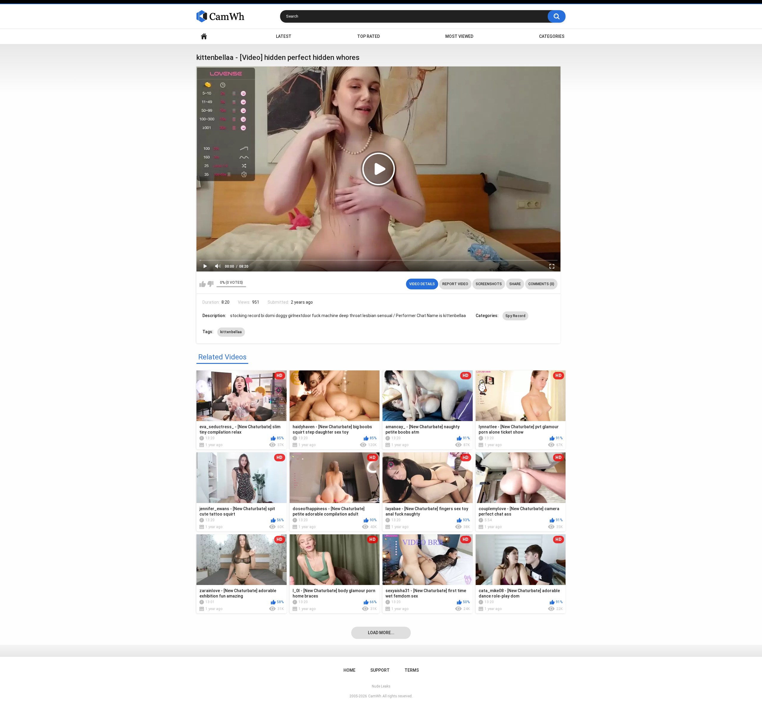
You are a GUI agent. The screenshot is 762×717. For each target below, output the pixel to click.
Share (515, 284)
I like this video (202, 284)
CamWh (374, 696)
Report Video (455, 284)
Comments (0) (541, 284)
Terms (412, 670)
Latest (283, 36)
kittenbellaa (231, 332)
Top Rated (368, 36)
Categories (551, 36)
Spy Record (515, 316)
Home (203, 36)
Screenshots (489, 284)
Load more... (381, 632)
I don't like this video (210, 284)
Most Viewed (459, 36)
